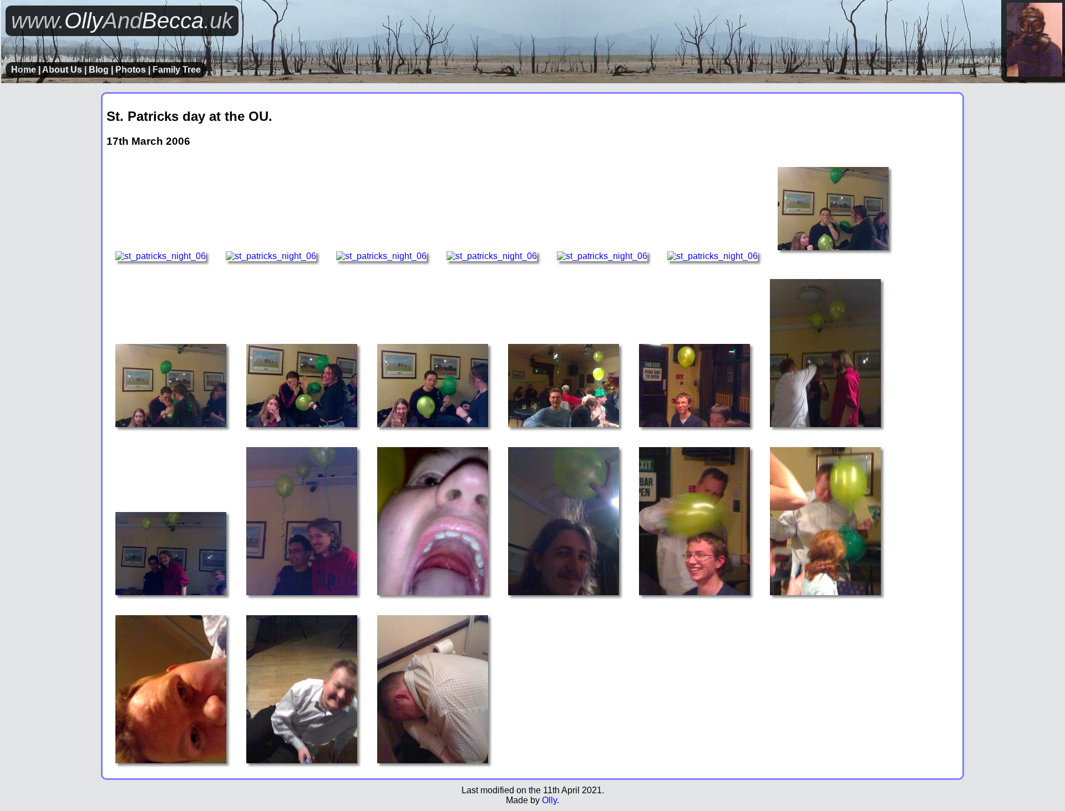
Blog (99, 69)
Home (23, 69)
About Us (62, 69)
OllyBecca (122, 20)
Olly (549, 800)
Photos (130, 69)
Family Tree (177, 69)
